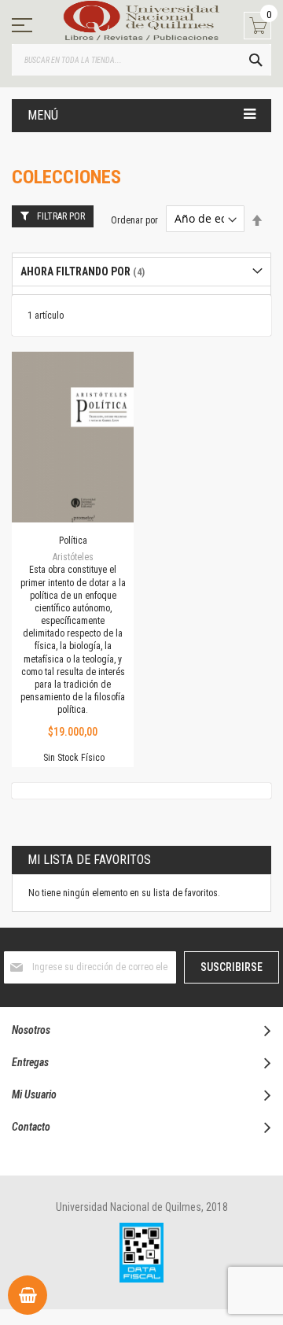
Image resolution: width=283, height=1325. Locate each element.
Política (73, 540)
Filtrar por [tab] (61, 216)
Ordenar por (134, 219)
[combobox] (141, 60)
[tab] (141, 271)
